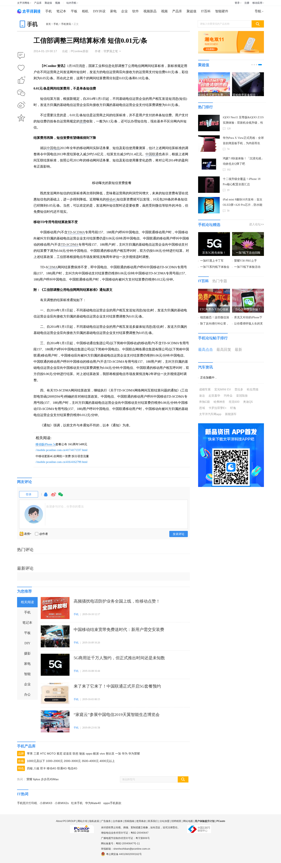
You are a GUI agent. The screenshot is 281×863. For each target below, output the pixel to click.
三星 (36, 753)
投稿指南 (129, 821)
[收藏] (21, 68)
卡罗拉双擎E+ (217, 408)
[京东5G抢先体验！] (214, 234)
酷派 (96, 753)
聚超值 (48, 2)
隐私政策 (94, 821)
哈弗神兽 (219, 401)
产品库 (38, 2)
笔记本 (61, 11)
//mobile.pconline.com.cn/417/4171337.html (61, 450)
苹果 (30, 753)
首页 (48, 24)
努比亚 (110, 753)
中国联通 (152, 154)
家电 (113, 11)
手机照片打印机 (27, 803)
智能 (27, 674)
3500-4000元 (90, 761)
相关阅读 (27, 602)
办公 (27, 694)
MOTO (51, 753)
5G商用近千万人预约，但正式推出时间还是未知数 (119, 658)
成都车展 (205, 389)
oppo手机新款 (112, 803)
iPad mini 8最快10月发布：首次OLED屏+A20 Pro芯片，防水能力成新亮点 (242, 203)
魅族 (82, 753)
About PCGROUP (66, 821)
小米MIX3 (46, 803)
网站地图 (188, 821)
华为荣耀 (134, 753)
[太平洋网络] (82, 827)
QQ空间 (21, 118)
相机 (85, 11)
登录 (237, 2)
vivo (102, 753)
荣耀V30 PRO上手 (245, 260)
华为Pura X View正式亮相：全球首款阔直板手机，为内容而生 (243, 140)
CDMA (53, 267)
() (24, 78)
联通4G (62, 768)
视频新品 (150, 11)
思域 (202, 408)
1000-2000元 (54, 761)
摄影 (27, 653)
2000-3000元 (72, 761)
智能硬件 (221, 11)
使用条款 (141, 821)
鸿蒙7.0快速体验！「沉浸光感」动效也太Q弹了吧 (243, 161)
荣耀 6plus (33, 779)
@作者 (43, 533)
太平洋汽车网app (210, 414)
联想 (75, 753)
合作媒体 (118, 821)
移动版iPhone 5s (46, 444)
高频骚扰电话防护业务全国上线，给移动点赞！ (117, 601)
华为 (125, 753)
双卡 (43, 768)
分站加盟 (165, 821)
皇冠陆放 (242, 395)
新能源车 (231, 414)
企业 (124, 11)
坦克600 (234, 401)
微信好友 (21, 93)
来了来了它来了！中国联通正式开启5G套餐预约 (117, 686)
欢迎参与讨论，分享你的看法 (65, 506)
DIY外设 (99, 11)
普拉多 (239, 389)
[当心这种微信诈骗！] (248, 291)
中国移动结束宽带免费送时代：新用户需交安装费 (119, 629)
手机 (48, 11)
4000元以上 (107, 761)
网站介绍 (82, 821)
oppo (89, 753)
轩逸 (233, 408)
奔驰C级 (204, 401)
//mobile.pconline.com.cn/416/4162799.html (61, 462)
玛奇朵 (228, 395)
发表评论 (178, 534)
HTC (43, 753)
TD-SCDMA (76, 232)
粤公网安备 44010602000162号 (124, 854)
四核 (30, 768)
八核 (36, 768)
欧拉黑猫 (252, 389)
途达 (202, 395)
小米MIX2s (62, 803)
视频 (57, 2)
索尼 (59, 753)
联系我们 (153, 821)
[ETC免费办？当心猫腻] (214, 291)
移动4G (111, 199)
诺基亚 (67, 753)
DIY (27, 643)
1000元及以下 (36, 761)
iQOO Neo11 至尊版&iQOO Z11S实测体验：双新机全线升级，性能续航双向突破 (243, 120)
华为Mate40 (93, 803)
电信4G (72, 768)
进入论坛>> (256, 224)
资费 (83, 121)
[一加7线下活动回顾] (248, 234)
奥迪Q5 (248, 401)
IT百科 (206, 11)
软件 (135, 11)
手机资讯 (66, 24)
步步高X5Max (50, 779)
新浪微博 (21, 105)
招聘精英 (176, 821)
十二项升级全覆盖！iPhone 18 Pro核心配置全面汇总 (241, 181)
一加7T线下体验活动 (247, 266)
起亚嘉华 (214, 395)
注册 (246, 2)
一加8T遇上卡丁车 (212, 260)
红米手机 (77, 803)
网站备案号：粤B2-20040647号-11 (120, 843)
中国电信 (53, 148)
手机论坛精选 (209, 225)
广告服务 (106, 821)
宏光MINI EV (222, 389)
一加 (118, 753)
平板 (74, 11)
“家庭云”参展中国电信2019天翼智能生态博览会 (117, 714)
